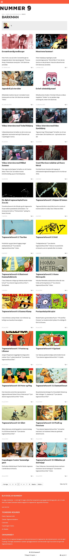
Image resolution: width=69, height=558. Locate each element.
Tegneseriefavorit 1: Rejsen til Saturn (51, 200)
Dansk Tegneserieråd (8, 516)
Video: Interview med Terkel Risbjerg (17, 126)
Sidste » (40, 484)
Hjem (3, 14)
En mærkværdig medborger (13, 51)
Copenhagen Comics (8, 526)
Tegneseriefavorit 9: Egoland (48, 348)
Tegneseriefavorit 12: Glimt (13, 423)
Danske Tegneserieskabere (10, 519)
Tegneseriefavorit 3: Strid (47, 237)
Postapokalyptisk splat (45, 311)
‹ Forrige (5, 484)
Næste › (34, 484)
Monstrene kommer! (44, 51)
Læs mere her (5, 507)
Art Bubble (5, 529)
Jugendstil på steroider (11, 88)
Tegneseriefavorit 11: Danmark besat (51, 386)
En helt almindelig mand (46, 88)
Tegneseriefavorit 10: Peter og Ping (17, 386)
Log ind (63, 555)
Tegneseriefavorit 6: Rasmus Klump (16, 311)
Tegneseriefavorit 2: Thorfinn (14, 237)
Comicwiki (5, 522)
